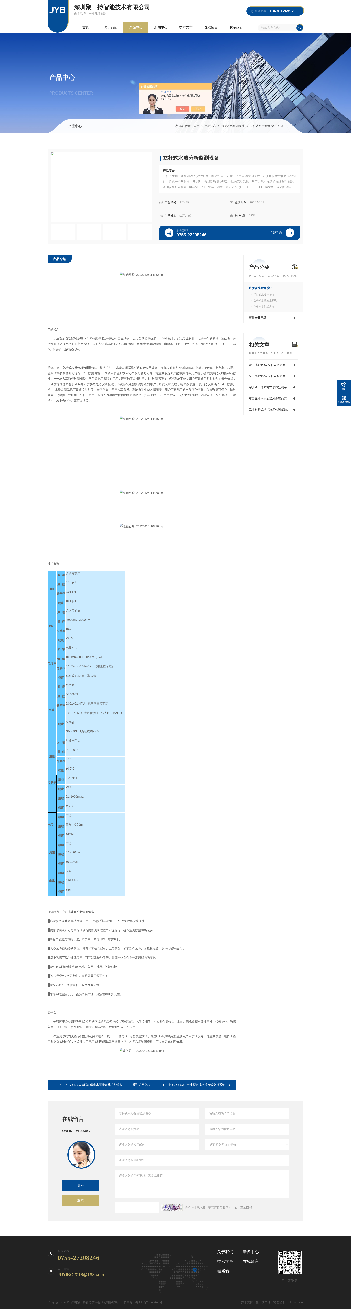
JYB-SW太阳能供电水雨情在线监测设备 (96, 1084)
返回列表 (144, 1084)
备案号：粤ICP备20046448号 (143, 1302)
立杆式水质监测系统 (263, 126)
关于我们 (110, 27)
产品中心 (135, 27)
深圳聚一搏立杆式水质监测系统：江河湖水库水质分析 (273, 387)
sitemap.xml (295, 1302)
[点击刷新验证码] (172, 1207)
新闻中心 (160, 27)
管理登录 (279, 1302)
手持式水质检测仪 (264, 294)
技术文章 (186, 27)
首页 (85, 27)
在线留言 (211, 27)
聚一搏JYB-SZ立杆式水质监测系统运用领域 (273, 365)
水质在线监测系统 (233, 126)
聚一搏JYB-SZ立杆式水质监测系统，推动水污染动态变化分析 (273, 376)
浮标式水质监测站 (264, 306)
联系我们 (236, 27)
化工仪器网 (263, 1302)
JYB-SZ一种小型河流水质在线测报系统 (199, 1084)
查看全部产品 (257, 317)
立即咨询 (276, 232)
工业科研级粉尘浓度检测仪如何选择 (272, 409)
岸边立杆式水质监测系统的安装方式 (272, 398)
